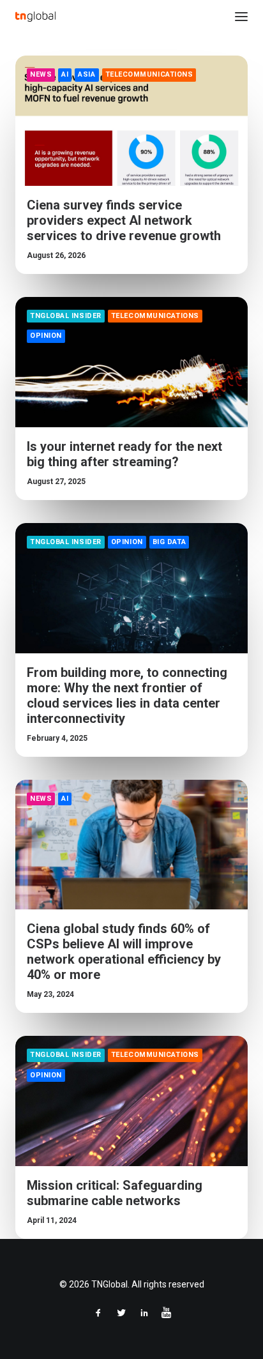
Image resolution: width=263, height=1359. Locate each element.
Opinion (46, 335)
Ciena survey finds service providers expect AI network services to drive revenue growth (124, 220)
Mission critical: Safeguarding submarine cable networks (114, 1193)
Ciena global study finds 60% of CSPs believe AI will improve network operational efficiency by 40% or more (124, 951)
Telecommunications (149, 74)
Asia (86, 74)
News (41, 74)
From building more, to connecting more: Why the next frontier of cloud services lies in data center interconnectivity (127, 695)
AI (64, 74)
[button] (241, 16)
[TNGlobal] (35, 16)
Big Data (169, 542)
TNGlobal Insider (65, 316)
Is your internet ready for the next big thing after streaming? (124, 454)
